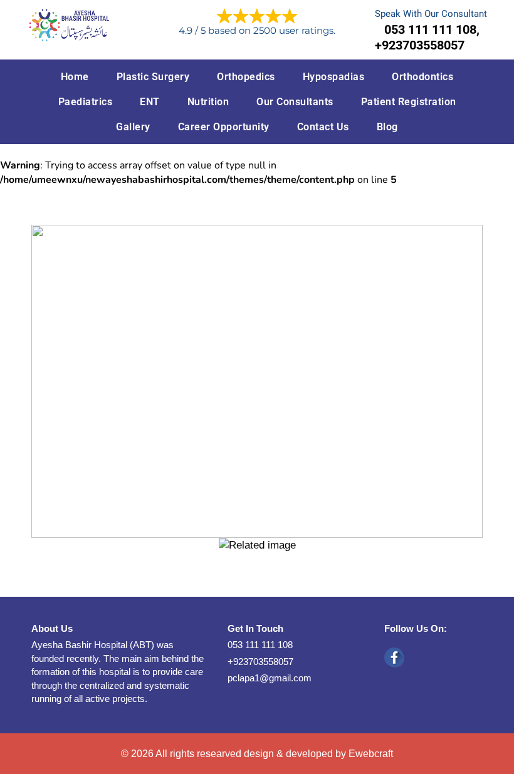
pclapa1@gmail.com (270, 678)
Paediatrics (85, 102)
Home (75, 77)
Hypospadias (334, 77)
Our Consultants (294, 102)
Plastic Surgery (153, 77)
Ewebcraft (371, 753)
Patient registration (408, 102)
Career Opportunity (224, 127)
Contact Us (323, 127)
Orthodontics (422, 77)
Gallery (133, 127)
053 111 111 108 (260, 644)
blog (387, 127)
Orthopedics (246, 77)
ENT (150, 102)
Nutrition (208, 102)
